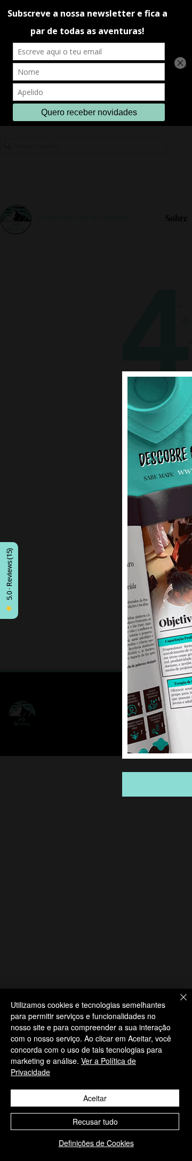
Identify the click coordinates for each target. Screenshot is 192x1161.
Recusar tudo (95, 1121)
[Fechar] (177, 1003)
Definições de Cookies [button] (96, 1143)
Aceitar (95, 1098)
